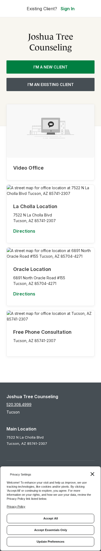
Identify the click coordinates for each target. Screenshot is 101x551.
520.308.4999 (19, 404)
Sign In (68, 8)
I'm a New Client (50, 67)
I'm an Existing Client (50, 84)
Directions (24, 231)
